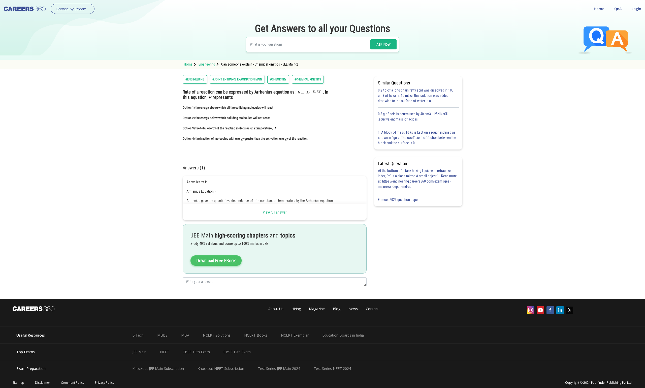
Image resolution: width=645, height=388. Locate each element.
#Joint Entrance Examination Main (237, 79)
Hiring (296, 308)
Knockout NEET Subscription (221, 368)
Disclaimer (42, 382)
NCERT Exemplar (295, 335)
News (353, 308)
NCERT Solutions (217, 335)
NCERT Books (255, 335)
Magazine (317, 308)
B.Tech (138, 335)
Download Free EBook (216, 260)
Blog (336, 308)
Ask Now (383, 44)
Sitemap (18, 382)
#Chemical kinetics (308, 79)
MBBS (162, 335)
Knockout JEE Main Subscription (158, 368)
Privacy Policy (104, 382)
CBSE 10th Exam (196, 351)
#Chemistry (278, 79)
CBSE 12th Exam (237, 351)
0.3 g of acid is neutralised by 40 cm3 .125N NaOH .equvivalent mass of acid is (413, 116)
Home (599, 8)
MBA (185, 335)
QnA (618, 8)
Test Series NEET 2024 (332, 368)
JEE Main (139, 351)
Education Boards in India (343, 335)
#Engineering (194, 79)
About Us (275, 308)
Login (636, 8)
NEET (164, 351)
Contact (372, 308)
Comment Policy (72, 382)
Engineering (207, 64)
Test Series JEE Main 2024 (279, 368)
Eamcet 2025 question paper (399, 200)
